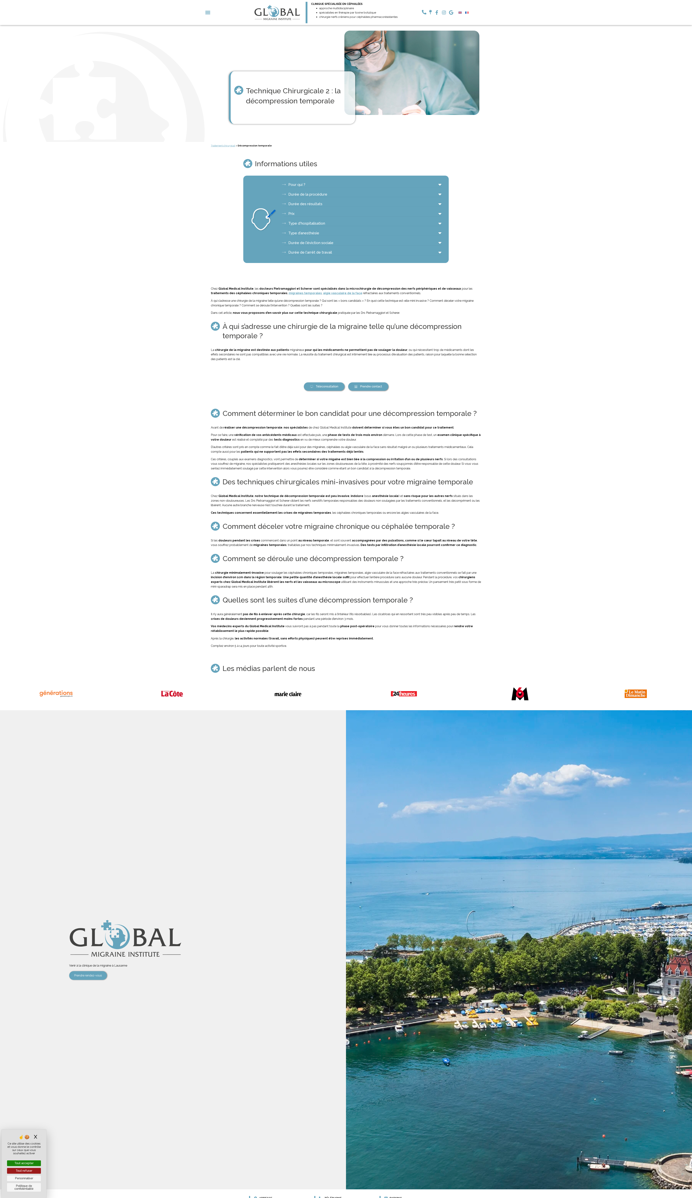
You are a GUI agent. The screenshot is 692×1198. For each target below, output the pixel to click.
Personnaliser (24, 1178)
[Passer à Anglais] (460, 12)
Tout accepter (24, 1163)
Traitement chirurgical (223, 145)
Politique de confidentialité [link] (24, 1187)
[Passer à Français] (466, 12)
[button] (208, 12)
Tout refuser (24, 1170)
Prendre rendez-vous (88, 975)
